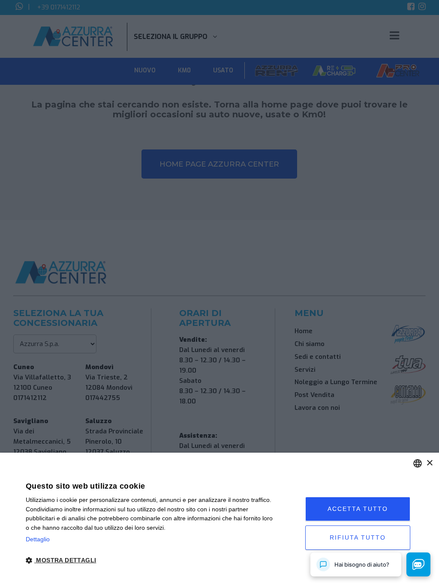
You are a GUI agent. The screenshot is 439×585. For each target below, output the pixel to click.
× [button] (429, 463)
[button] (152, 561)
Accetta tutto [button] (358, 508)
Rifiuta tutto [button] (358, 537)
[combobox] (417, 463)
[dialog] (219, 519)
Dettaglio (38, 539)
